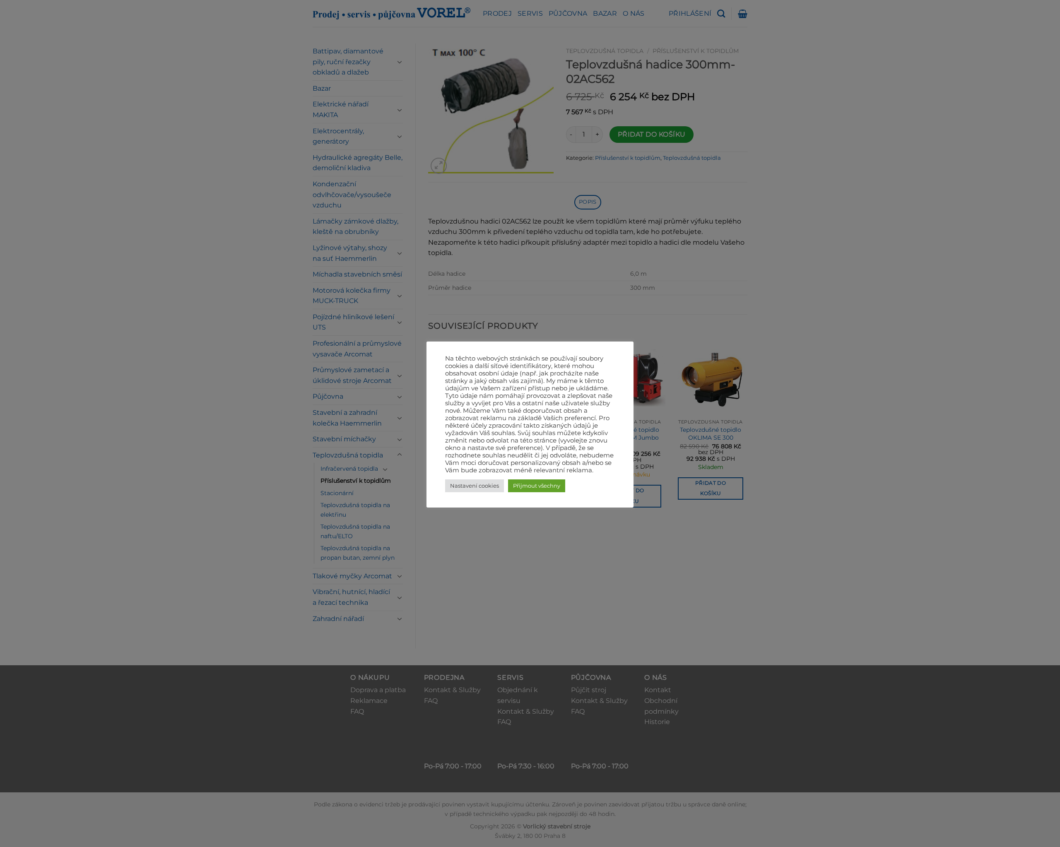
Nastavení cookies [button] (474, 485)
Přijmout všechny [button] (536, 485)
